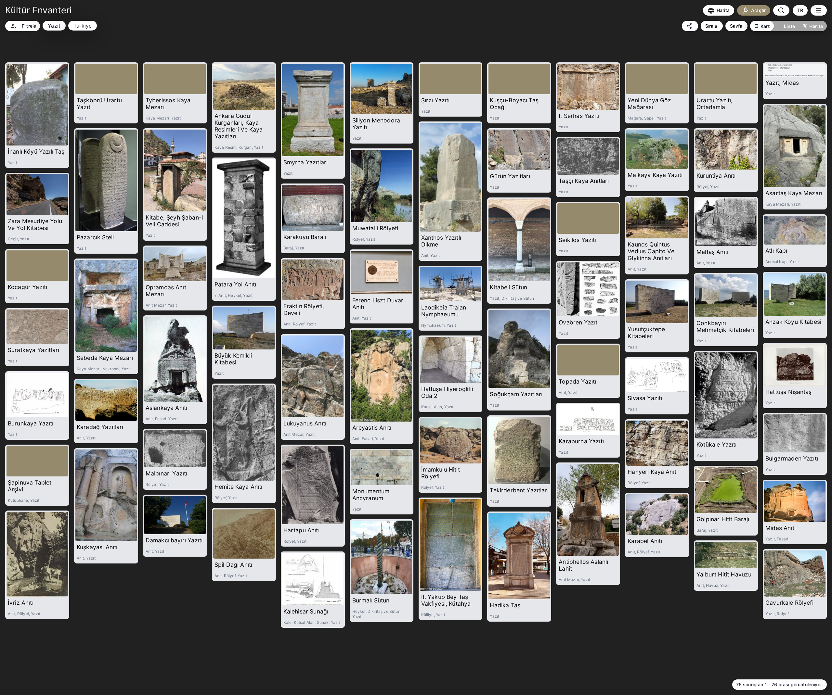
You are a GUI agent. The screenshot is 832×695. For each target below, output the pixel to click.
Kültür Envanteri (38, 10)
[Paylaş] (690, 26)
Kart (765, 26)
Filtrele (29, 26)
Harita (816, 26)
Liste (789, 26)
